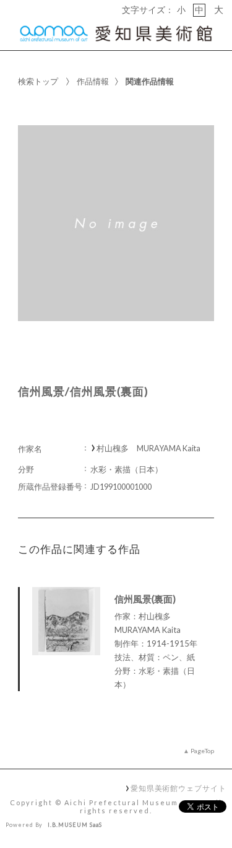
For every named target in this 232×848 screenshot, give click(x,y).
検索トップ (38, 81)
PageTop (202, 750)
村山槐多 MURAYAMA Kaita (148, 448)
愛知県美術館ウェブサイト (178, 788)
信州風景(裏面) (145, 598)
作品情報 (93, 81)
